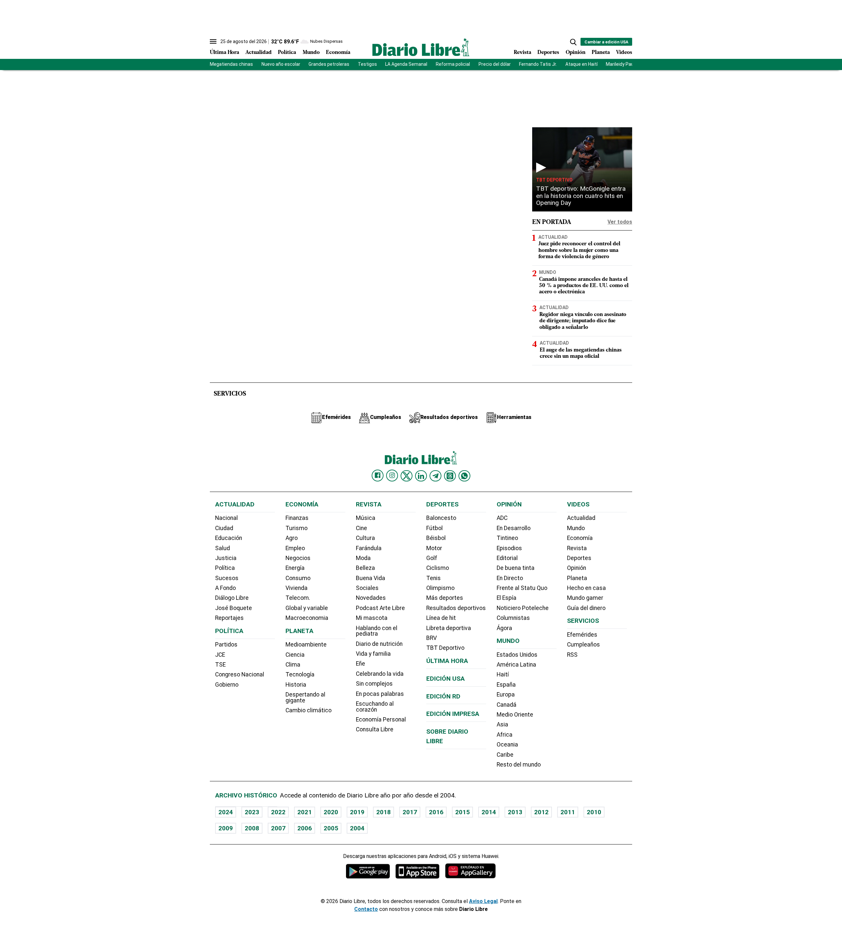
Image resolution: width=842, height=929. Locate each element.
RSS (572, 654)
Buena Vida (370, 578)
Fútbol (434, 528)
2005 (331, 828)
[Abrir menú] (213, 41)
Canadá (506, 704)
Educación (228, 538)
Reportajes (229, 618)
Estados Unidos (517, 654)
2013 (515, 812)
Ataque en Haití (581, 64)
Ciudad (224, 528)
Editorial (507, 558)
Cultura (365, 538)
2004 (357, 828)
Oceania (507, 744)
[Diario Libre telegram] (435, 475)
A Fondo (225, 588)
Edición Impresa (452, 714)
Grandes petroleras (329, 64)
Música (365, 518)
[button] (573, 42)
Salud (222, 548)
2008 (252, 828)
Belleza (365, 568)
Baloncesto (441, 518)
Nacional (226, 518)
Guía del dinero (586, 608)
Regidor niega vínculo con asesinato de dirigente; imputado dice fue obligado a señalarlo (582, 321)
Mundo (311, 52)
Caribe (505, 754)
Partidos (226, 644)
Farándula (369, 548)
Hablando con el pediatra (376, 631)
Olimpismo (440, 588)
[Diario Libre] (421, 47)
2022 (278, 812)
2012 (541, 812)
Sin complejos (374, 683)
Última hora (447, 661)
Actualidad (258, 52)
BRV (431, 638)
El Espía (506, 598)
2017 (410, 812)
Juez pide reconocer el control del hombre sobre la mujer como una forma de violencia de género (579, 250)
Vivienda (296, 588)
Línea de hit (441, 618)
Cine (361, 528)
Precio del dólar (495, 64)
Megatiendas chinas (231, 64)
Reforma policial (453, 64)
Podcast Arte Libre (380, 608)
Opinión (575, 52)
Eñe (360, 663)
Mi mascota (371, 618)
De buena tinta (515, 568)
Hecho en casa (586, 588)
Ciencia (295, 654)
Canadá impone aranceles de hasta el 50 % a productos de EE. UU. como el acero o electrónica (584, 286)
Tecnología (299, 674)
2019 (357, 812)
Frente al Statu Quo (522, 588)
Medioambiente (306, 644)
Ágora (504, 628)
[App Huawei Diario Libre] (470, 871)
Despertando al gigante (305, 697)
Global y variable (306, 608)
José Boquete (233, 608)
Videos (624, 52)
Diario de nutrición (379, 644)
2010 (594, 812)
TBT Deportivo (554, 180)
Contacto (366, 909)
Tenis (433, 578)
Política (287, 52)
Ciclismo (437, 568)
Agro (291, 538)
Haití (503, 674)
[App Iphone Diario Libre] (417, 871)
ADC (502, 518)
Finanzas (297, 518)
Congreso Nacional (239, 674)
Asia (502, 724)
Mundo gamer (585, 598)
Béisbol (436, 538)
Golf (431, 558)
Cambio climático (308, 710)
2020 (331, 812)
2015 (462, 812)
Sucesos (226, 578)
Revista (522, 52)
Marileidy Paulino (623, 64)
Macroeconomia (306, 618)
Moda (363, 558)
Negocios (297, 558)
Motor (434, 548)
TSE (220, 664)
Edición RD (443, 696)
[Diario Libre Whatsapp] (464, 475)
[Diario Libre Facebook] (378, 475)
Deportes (548, 52)
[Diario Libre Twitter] (406, 475)
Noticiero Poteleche (523, 608)
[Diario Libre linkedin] (421, 475)
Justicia (225, 558)
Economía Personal (381, 719)
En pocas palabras (380, 694)
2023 (252, 812)
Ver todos (619, 222)
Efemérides (582, 634)
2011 (567, 812)
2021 (304, 812)
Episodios (509, 548)
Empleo (295, 548)
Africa (504, 734)
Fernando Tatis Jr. (538, 64)
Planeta (601, 52)
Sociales (367, 588)
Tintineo (507, 538)
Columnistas (513, 618)
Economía (338, 52)
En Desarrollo (514, 528)
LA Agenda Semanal (406, 64)
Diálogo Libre (232, 598)
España (506, 684)
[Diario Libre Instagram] (392, 475)
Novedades (371, 598)
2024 (225, 812)
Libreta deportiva (448, 628)
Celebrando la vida (380, 674)
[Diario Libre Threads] (450, 475)
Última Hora (224, 52)
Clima (292, 664)
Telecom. (297, 598)
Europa (506, 694)
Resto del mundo (519, 764)
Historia (295, 684)
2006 (304, 828)
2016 (436, 812)
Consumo (297, 578)
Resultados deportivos (456, 608)
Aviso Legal (483, 901)
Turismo (296, 528)
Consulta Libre (374, 729)
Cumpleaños (583, 644)
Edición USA (445, 678)
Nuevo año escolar (280, 64)
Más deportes (444, 598)
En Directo (510, 578)
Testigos (367, 64)
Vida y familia (373, 653)
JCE (220, 654)
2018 (383, 812)
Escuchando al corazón (375, 706)
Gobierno (226, 684)
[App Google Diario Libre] (368, 871)
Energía (295, 568)
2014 (489, 812)
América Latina (516, 664)
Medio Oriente (515, 714)
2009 (225, 828)
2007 (278, 828)
